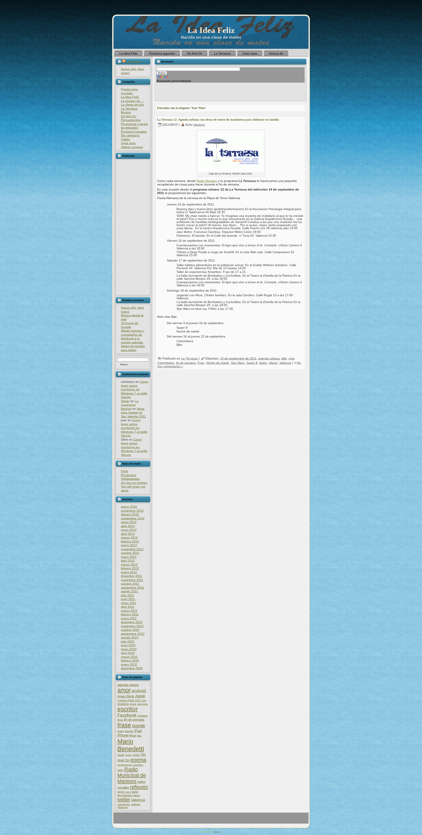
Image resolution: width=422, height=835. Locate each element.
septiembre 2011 (132, 587)
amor (124, 690)
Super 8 (251, 363)
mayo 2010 (128, 649)
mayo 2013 (128, 530)
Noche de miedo (217, 363)
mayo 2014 (128, 522)
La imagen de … (132, 101)
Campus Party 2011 (129, 700)
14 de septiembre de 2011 (238, 358)
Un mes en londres (134, 483)
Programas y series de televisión (134, 126)
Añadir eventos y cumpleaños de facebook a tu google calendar (132, 336)
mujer (120, 755)
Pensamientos (131, 120)
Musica (126, 112)
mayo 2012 (128, 557)
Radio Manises (206, 181)
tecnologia (124, 795)
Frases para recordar (129, 91)
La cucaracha (129, 403)
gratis (120, 731)
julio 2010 (127, 641)
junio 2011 (128, 599)
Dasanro (217, 831)
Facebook (126, 715)
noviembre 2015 (132, 510)
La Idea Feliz (211, 30)
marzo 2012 (129, 564)
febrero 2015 (130, 514)
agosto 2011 (129, 591)
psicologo (138, 765)
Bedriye (126, 408)
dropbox (123, 704)
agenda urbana (128, 685)
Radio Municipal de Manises (131, 775)
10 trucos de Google (129, 325)
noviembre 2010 (132, 626)
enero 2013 (129, 545)
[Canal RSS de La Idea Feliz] (119, 819)
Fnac (200, 363)
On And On (128, 116)
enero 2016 (129, 506)
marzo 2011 (129, 610)
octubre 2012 (130, 553)
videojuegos (123, 804)
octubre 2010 (130, 630)
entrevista (142, 704)
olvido (136, 755)
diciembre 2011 (131, 576)
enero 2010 (129, 664)
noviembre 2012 (132, 549)
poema (138, 760)
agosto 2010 (129, 637)
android (139, 690)
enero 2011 (129, 618)
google (138, 725)
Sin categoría (130, 135)
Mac (139, 735)
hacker (129, 731)
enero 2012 (129, 572)
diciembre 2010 (131, 622)
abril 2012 (128, 560)
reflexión (139, 787)
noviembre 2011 (132, 580)
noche (128, 755)
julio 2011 (127, 595)
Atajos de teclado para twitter (133, 348)
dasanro (199, 124)
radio (120, 770)
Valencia (138, 800)
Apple (140, 696)
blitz (284, 358)
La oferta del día (132, 104)
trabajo (136, 795)
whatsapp (122, 807)
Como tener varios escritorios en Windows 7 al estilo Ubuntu (134, 389)
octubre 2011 (130, 583)
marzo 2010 (129, 657)
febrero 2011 (130, 614)
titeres (273, 363)
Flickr (124, 471)
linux (132, 735)
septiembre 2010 (132, 633)
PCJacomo (128, 475)
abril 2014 (128, 526)
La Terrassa (129, 108)
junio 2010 (128, 645)
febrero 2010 (130, 660)
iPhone (123, 735)
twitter (123, 799)
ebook (133, 704)
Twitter (125, 139)
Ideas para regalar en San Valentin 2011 (133, 412)
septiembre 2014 (132, 518)
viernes (135, 804)
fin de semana (134, 719)
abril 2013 (128, 533)
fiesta (120, 720)
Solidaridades (130, 479)
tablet (135, 791)
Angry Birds (125, 696)
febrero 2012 (130, 568)
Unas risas (128, 143)
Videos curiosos (132, 147)
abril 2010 (128, 653)
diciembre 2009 (131, 668)
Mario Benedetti (130, 745)
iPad (138, 731)
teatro (263, 363)
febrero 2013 (130, 541)
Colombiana (165, 363)
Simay (125, 401)
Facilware (142, 715)
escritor (127, 709)
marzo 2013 (129, 537)
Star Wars (238, 363)
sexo (128, 792)
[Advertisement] (132, 227)
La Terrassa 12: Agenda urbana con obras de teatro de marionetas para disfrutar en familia (218, 119)
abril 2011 (128, 606)
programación (124, 765)
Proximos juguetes (134, 131)
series (121, 791)
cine (144, 700)
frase (124, 725)
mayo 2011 (128, 603)
